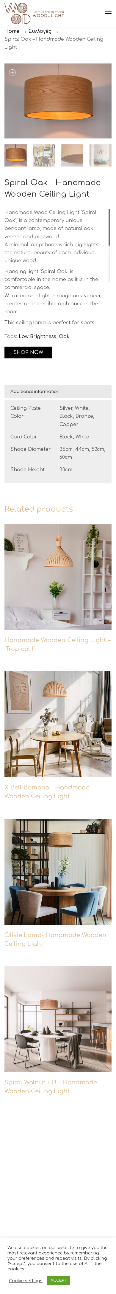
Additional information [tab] (34, 391)
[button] (108, 13)
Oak (64, 336)
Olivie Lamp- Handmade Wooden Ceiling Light (55, 939)
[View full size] (12, 72)
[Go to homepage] (34, 13)
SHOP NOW (28, 352)
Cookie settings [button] (26, 1280)
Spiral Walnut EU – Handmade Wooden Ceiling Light (50, 1087)
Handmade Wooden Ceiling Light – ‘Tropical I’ (57, 644)
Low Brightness (37, 336)
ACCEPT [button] (59, 1280)
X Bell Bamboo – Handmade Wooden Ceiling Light (47, 792)
